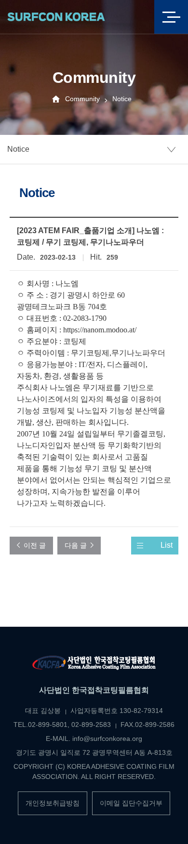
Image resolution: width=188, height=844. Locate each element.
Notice (18, 149)
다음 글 (76, 545)
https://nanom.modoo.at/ (99, 330)
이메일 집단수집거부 (131, 803)
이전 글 (35, 545)
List (167, 545)
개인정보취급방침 (53, 803)
